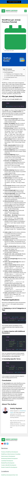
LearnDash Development (7, 460)
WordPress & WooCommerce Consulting (10, 454)
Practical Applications (8, 72)
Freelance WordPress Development (9, 451)
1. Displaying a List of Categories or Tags (14, 74)
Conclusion (6, 79)
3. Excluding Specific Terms (11, 77)
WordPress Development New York (9, 475)
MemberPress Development (7, 462)
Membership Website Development (9, 458)
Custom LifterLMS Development (8, 465)
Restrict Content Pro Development (9, 467)
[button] (25, 11)
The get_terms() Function (9, 70)
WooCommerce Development (8, 456)
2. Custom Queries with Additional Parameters (15, 75)
